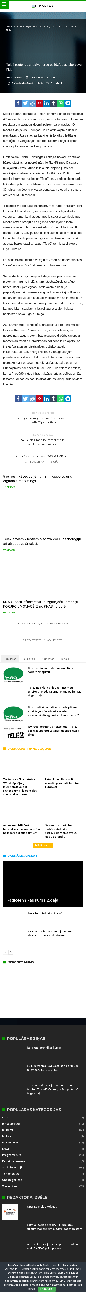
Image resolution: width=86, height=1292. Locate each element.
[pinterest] (39, 103)
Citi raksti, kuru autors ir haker (41, 456)
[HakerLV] (43, 5)
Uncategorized (12, 1180)
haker (18, 77)
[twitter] (25, 103)
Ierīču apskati (11, 1124)
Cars (5, 1117)
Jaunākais (29, 658)
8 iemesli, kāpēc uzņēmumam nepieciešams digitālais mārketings (37, 478)
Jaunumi (7, 1130)
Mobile (6, 1136)
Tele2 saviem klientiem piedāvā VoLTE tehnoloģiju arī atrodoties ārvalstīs (42, 541)
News (5, 1149)
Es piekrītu (46, 1289)
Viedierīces (9, 1186)
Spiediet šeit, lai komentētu (43, 640)
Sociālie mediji (12, 1167)
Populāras (10, 658)
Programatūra (11, 1155)
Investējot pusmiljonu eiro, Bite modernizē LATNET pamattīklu (43, 417)
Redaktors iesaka (13, 1161)
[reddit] (32, 103)
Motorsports (10, 1142)
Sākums (10, 26)
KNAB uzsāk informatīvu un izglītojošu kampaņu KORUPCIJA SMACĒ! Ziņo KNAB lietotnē (40, 604)
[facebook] (18, 103)
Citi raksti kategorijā (41, 461)
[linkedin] (46, 103)
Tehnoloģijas (10, 1173)
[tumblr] (53, 103)
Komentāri (48, 658)
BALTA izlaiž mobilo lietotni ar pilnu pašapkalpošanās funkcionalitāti (43, 439)
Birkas (65, 658)
